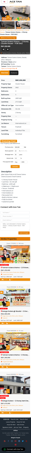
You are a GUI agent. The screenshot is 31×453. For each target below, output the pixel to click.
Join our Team (18, 427)
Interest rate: (10, 158)
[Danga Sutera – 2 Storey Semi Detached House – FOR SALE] (15, 385)
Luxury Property (10, 422)
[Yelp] (26, 441)
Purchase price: (9, 147)
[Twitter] (23, 441)
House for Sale (21, 422)
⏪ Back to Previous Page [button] (8, 38)
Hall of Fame (20, 424)
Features (14, 73)
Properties (9, 30)
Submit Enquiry (24, 233)
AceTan (2, 30)
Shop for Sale (14, 419)
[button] (13, 449)
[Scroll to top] (26, 448)
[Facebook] (8, 441)
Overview (4, 73)
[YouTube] (15, 441)
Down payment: (9, 150)
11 (2, 379)
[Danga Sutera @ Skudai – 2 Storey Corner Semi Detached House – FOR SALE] (15, 298)
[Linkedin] (19, 441)
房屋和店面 (6, 419)
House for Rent (11, 424)
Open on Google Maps (8, 68)
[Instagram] (12, 441)
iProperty (26, 427)
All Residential (18, 30)
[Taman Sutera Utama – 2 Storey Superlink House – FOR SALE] (15, 341)
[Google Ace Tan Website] (4, 441)
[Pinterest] (15, 444)
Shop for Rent (24, 419)
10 (2, 248)
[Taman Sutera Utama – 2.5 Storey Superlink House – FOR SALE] (15, 254)
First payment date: (8, 161)
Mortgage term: (9, 154)
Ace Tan (16, 207)
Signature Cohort (7, 427)
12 (2, 336)
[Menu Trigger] (27, 6)
